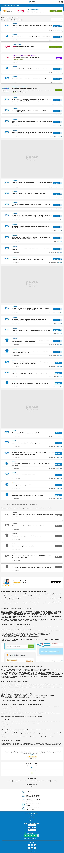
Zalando (48, 780)
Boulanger (54, 780)
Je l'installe (58, 89)
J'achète (58, 58)
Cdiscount (10, 780)
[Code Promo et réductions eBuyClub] (32, 2)
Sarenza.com (36, 780)
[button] (57, 26)
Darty (15, 780)
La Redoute (30, 780)
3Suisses (42, 780)
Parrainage (32, 817)
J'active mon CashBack (55, 11)
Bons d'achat (32, 818)
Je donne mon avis (55, 582)
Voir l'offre (57, 362)
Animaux (32, 786)
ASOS (25, 780)
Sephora (19, 780)
